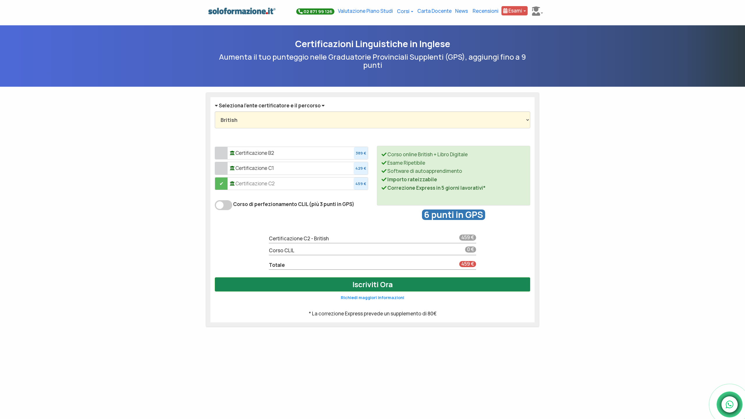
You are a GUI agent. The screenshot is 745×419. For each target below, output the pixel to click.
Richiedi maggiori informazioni (372, 297)
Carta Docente (434, 11)
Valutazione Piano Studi (365, 11)
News (461, 11)
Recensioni (486, 11)
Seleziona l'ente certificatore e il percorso (270, 105)
